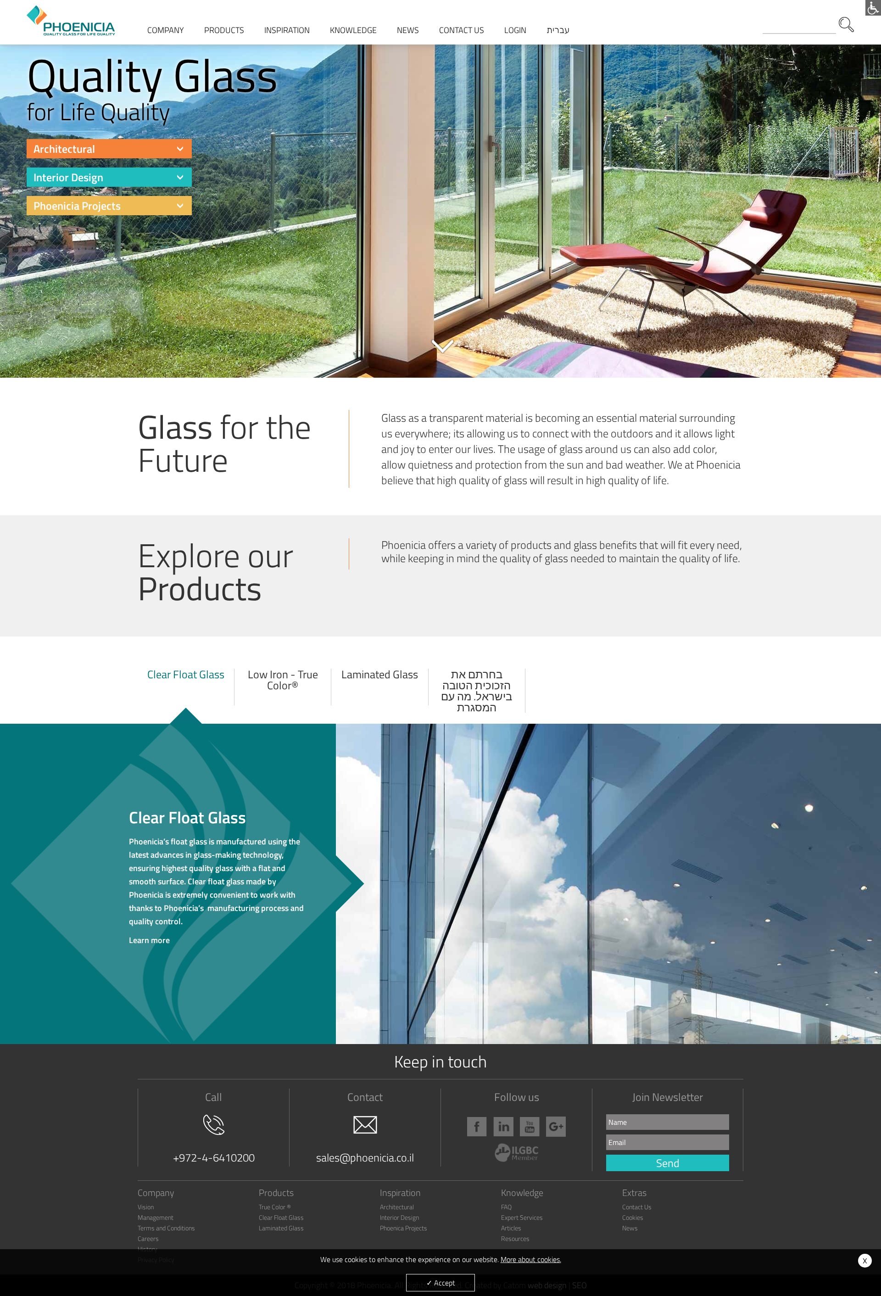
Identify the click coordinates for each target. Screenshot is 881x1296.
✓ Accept (440, 1282)
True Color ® (275, 1207)
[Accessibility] (873, 8)
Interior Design (68, 177)
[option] (440, 189)
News (630, 1228)
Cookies (632, 1217)
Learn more (216, 875)
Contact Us (637, 1207)
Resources (515, 1238)
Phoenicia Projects (77, 205)
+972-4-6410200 (214, 1157)
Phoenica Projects (403, 1228)
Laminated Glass (281, 1228)
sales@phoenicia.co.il (365, 1157)
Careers (148, 1238)
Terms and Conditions (166, 1228)
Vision (146, 1207)
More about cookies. (531, 1259)
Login (515, 30)
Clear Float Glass (281, 1217)
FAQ (506, 1207)
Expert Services (522, 1217)
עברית (557, 29)
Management (155, 1217)
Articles (511, 1228)
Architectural (64, 148)
